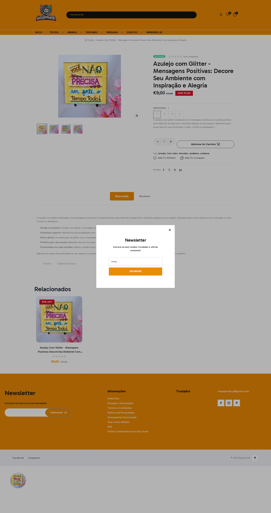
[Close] (170, 230)
